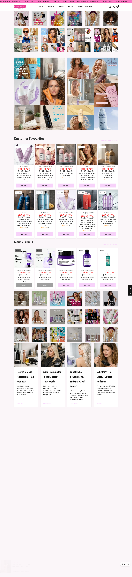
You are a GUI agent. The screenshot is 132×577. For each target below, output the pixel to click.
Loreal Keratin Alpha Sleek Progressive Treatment (24, 279)
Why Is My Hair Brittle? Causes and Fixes (104, 376)
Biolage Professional (66, 212)
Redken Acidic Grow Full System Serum (108, 278)
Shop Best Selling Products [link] (109, 140)
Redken (87, 166)
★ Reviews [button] (130, 290)
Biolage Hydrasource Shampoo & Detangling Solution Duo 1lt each (66, 221)
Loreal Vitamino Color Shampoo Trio (66, 174)
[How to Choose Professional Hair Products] (26, 355)
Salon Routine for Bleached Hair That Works (52, 376)
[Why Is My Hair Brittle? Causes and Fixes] (106, 355)
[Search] (110, 7)
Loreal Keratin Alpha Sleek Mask (66, 278)
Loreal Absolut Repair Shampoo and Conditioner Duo (108, 175)
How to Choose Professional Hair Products (25, 376)
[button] (36, 560)
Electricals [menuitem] (61, 7)
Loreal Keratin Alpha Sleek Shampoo (87, 278)
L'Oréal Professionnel (45, 166)
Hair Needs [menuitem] (50, 7)
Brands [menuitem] (41, 7)
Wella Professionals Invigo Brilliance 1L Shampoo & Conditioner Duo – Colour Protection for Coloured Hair (87, 224)
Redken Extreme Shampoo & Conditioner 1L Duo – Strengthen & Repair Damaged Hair (24, 222)
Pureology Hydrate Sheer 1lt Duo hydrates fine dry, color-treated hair (108, 221)
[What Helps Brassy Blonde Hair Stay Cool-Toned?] (79, 355)
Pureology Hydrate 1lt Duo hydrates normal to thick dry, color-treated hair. (24, 176)
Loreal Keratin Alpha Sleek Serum (45, 278)
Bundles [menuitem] (80, 7)
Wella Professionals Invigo (87, 213)
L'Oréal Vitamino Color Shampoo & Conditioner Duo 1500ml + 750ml (45, 175)
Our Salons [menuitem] (88, 7)
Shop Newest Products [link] (110, 244)
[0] (116, 7)
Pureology (24, 166)
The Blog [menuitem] (70, 7)
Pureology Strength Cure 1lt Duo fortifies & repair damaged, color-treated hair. (45, 222)
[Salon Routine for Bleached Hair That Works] (53, 355)
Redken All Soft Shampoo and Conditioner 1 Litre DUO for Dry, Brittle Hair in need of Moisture (87, 176)
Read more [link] (20, 403)
